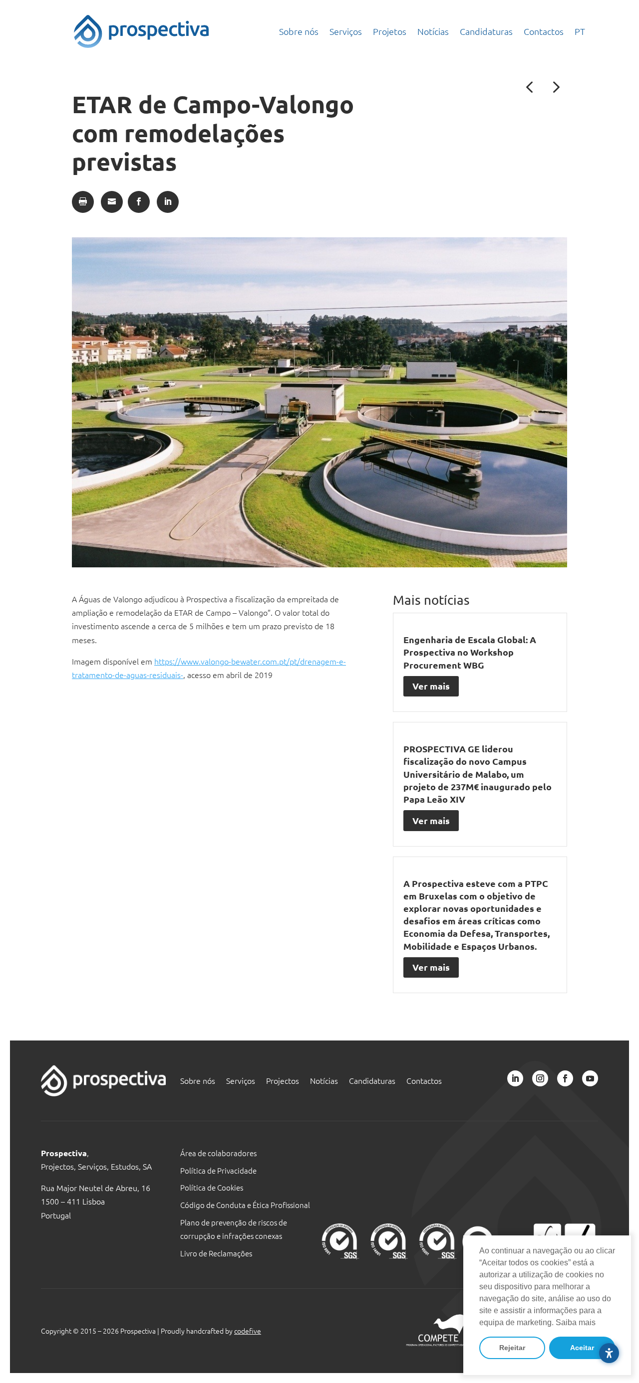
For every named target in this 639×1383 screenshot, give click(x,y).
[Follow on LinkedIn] (515, 1078)
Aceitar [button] (582, 1348)
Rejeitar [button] (512, 1348)
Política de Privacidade (218, 1170)
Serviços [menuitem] (345, 31)
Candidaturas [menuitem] (486, 31)
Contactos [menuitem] (544, 31)
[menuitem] (580, 31)
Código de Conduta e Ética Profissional (245, 1205)
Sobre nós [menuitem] (299, 31)
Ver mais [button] (431, 686)
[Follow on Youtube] (590, 1078)
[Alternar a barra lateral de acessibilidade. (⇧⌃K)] (609, 1353)
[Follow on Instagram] (540, 1078)
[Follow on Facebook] (565, 1078)
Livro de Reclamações (216, 1253)
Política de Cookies (211, 1187)
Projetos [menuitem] (389, 31)
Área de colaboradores (218, 1153)
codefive (247, 1331)
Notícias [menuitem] (433, 31)
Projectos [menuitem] (282, 1081)
